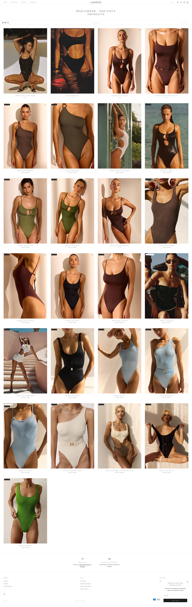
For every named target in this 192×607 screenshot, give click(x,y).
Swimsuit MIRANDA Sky (167, 395)
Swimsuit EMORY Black (72, 395)
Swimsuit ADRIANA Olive (25, 245)
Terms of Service (8, 586)
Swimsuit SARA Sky (119, 395)
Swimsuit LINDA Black (167, 320)
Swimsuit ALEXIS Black (167, 470)
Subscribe (175, 600)
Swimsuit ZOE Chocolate (120, 320)
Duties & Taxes (84, 589)
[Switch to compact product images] (8, 23)
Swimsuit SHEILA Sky (25, 470)
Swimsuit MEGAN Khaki (72, 170)
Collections (14, 2)
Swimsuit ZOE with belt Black (25, 95)
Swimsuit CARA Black (72, 320)
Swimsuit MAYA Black (72, 95)
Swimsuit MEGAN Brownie (25, 170)
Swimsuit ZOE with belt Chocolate (166, 95)
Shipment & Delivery (85, 583)
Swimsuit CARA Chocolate (25, 320)
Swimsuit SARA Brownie (166, 245)
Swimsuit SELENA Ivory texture (120, 170)
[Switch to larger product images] (3, 23)
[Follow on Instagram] (4, 594)
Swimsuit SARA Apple (25, 545)
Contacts (24, 2)
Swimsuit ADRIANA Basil (72, 245)
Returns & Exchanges (85, 586)
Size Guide (83, 581)
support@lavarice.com (84, 564)
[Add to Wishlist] (45, 30)
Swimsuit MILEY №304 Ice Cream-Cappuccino (120, 470)
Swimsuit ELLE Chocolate (119, 95)
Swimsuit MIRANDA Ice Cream (72, 470)
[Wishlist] (184, 2)
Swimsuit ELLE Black (166, 170)
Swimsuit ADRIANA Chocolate (119, 245)
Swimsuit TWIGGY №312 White (25, 395)
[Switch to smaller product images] (5, 23)
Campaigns (33, 2)
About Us (6, 581)
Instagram (82, 566)
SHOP (5, 2)
